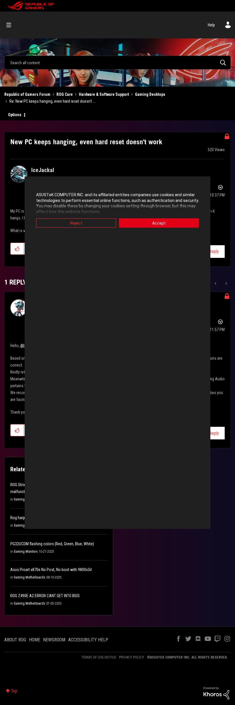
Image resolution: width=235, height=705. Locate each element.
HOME (34, 639)
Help (211, 25)
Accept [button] (159, 223)
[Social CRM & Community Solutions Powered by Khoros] (216, 692)
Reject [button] (76, 223)
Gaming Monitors (26, 552)
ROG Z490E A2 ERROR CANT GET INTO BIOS (45, 595)
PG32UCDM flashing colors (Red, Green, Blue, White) (52, 544)
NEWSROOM (54, 639)
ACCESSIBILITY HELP (88, 639)
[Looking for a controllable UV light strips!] (216, 283)
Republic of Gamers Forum (27, 94)
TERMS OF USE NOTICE (98, 657)
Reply (214, 251)
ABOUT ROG (15, 639)
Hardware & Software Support (104, 94)
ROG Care (64, 94)
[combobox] (117, 62)
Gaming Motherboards (29, 577)
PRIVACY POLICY (131, 657)
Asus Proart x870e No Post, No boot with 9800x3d (51, 569)
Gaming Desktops (150, 94)
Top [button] (14, 691)
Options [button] (14, 114)
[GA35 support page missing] (226, 283)
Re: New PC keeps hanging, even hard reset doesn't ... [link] (52, 101)
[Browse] (11, 25)
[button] (17, 248)
